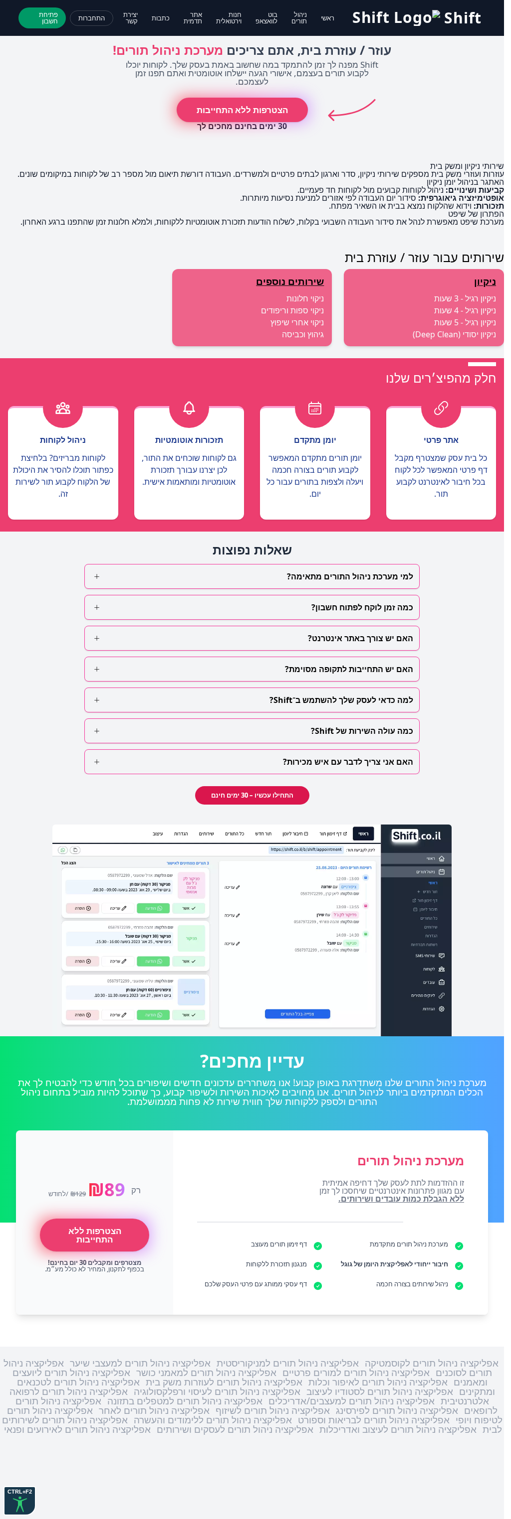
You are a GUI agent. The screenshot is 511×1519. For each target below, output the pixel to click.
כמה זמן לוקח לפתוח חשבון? (362, 607)
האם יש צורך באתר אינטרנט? (360, 638)
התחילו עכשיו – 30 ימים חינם (252, 795)
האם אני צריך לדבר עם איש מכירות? (348, 761)
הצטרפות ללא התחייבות (242, 110)
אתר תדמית (193, 17)
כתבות (161, 17)
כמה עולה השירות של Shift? (362, 730)
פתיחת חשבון (48, 17)
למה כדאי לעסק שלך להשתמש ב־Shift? (341, 699)
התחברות (91, 17)
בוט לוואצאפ (266, 17)
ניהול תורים (299, 17)
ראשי (327, 17)
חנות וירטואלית (229, 17)
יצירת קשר (130, 17)
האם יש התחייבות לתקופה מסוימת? (349, 669)
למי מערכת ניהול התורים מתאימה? (350, 576)
